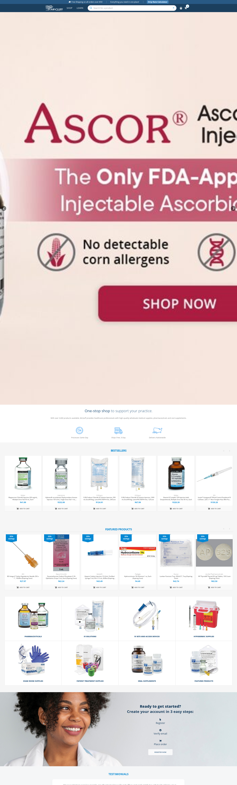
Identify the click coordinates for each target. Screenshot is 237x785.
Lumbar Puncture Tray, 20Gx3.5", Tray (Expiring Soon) (137, 577)
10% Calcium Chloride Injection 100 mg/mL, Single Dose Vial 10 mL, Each (214, 499)
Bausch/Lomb (23, 574)
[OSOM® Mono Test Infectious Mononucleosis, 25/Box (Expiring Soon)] (214, 552)
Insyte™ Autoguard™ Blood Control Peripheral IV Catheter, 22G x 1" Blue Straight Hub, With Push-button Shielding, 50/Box (176, 499)
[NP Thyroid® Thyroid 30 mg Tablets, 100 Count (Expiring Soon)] (176, 552)
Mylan (138, 495)
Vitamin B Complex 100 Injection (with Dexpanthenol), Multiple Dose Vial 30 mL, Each (138, 499)
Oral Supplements (147, 681)
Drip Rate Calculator (157, 2)
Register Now (160, 752)
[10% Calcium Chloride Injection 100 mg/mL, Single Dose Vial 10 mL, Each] (214, 474)
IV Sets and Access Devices (147, 636)
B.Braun (61, 495)
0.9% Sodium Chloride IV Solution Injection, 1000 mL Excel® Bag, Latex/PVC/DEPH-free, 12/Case (99, 499)
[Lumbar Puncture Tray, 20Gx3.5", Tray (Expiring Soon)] (137, 552)
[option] (118, 562)
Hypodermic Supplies (204, 636)
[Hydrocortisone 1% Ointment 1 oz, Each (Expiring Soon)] (99, 552)
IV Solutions (90, 636)
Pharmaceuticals (33, 636)
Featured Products (204, 681)
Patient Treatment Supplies (90, 681)
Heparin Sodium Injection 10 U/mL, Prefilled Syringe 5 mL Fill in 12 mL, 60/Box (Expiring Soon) (61, 577)
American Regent (214, 495)
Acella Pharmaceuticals (176, 574)
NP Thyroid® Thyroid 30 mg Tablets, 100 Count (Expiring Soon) (176, 577)
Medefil (61, 574)
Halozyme (23, 495)
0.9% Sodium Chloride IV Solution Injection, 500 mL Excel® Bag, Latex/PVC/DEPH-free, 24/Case (61, 499)
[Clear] (174, 8)
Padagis (99, 574)
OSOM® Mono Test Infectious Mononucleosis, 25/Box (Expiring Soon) (214, 577)
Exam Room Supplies (33, 681)
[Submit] (91, 8)
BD (176, 495)
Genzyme (214, 574)
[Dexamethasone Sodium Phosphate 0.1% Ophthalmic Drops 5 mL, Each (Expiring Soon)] (23, 552)
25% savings (11, 537)
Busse (137, 574)
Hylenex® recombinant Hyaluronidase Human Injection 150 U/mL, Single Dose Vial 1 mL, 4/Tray (23, 499)
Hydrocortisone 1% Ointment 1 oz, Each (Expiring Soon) (99, 577)
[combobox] (132, 8)
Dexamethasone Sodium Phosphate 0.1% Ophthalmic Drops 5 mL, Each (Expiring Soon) (23, 577)
